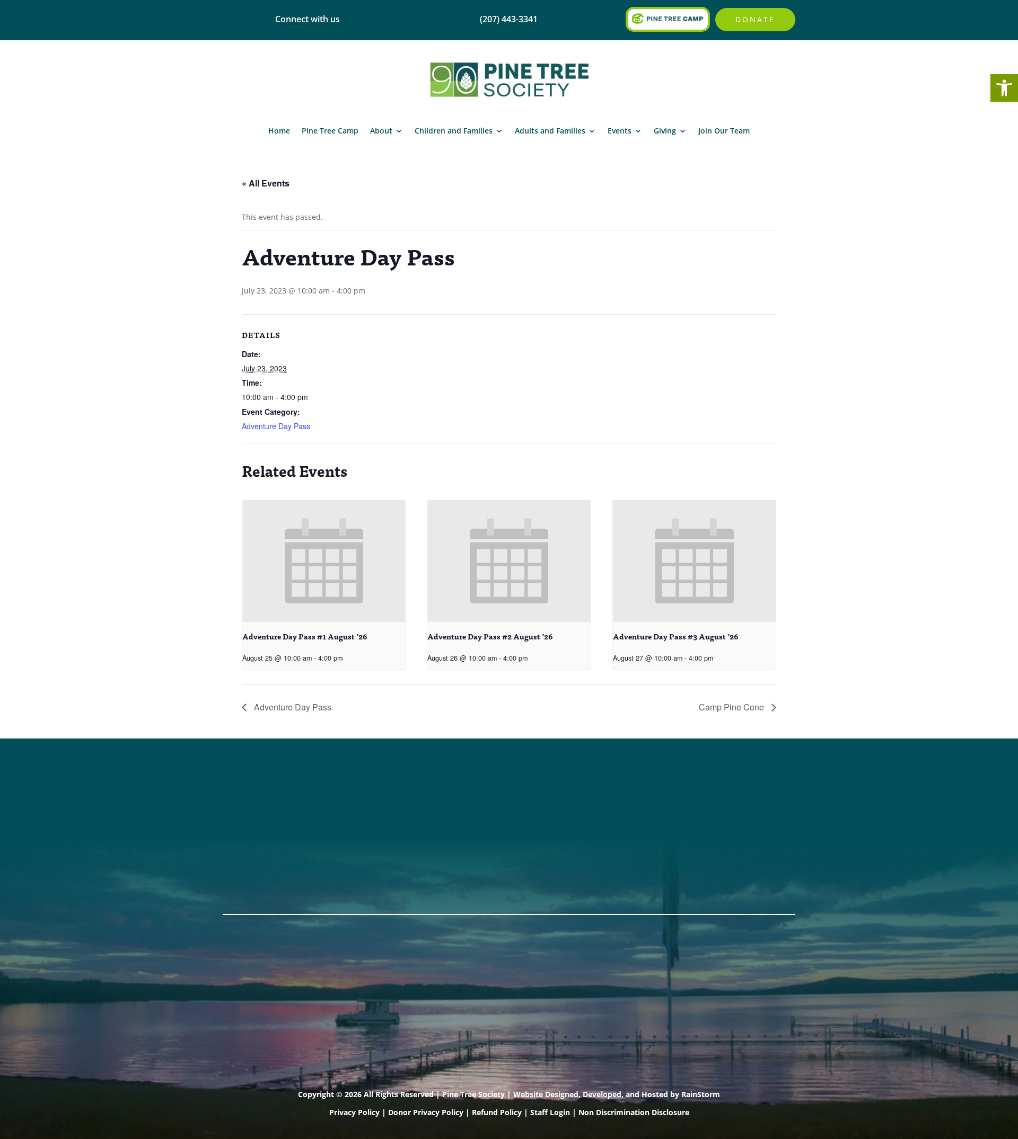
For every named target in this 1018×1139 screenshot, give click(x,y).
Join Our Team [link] (724, 131)
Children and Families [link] (454, 131)
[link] (1004, 88)
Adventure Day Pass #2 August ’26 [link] (490, 636)
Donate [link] (755, 19)
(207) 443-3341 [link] (373, 797)
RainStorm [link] (700, 1094)
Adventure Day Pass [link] (276, 426)
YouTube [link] (242, 866)
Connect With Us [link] (378, 811)
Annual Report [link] (491, 797)
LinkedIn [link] (242, 852)
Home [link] (279, 131)
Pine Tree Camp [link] (330, 131)
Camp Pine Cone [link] (732, 707)
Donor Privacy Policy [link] (425, 1112)
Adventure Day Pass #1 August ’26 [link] (304, 636)
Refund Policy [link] (497, 1112)
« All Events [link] (265, 183)
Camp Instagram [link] (260, 838)
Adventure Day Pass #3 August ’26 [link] (676, 636)
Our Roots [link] (481, 811)
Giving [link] (665, 131)
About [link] (381, 131)
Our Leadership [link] (493, 824)
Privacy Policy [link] (354, 1112)
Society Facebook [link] (261, 797)
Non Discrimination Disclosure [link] (633, 1112)
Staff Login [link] (550, 1112)
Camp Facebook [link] (258, 824)
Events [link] (619, 131)
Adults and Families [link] (550, 131)
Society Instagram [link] (263, 811)
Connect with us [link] (307, 19)
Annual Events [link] (726, 797)
